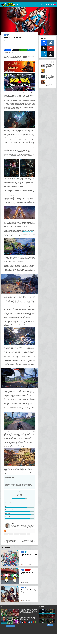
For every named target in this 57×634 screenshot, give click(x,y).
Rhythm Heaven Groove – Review (28, 573)
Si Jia (23, 582)
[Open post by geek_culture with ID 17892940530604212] (4, 612)
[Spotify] (35, 622)
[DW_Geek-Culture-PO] (19, 66)
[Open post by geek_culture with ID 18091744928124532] (10, 620)
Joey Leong (23, 564)
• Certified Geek (10, 1)
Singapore (31, 4)
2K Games (5, 533)
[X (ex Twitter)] (27, 622)
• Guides (26, 1)
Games (23, 587)
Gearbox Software (23, 533)
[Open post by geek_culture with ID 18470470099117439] (10, 612)
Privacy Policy (25, 632)
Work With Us (29, 632)
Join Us (33, 632)
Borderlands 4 (16, 533)
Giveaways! (37, 4)
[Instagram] (23, 622)
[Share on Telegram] (31, 50)
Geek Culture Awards (4, 1)
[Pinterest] (33, 622)
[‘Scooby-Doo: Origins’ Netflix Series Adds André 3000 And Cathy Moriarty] (43, 70)
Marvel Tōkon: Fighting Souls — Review (29, 555)
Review (28, 533)
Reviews (25, 4)
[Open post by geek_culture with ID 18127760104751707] (4, 620)
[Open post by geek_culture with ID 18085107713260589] (16, 612)
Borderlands (11, 533)
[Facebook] (21, 622)
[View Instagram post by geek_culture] (6, 616)
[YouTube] (25, 622)
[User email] (5, 531)
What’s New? (15, 4)
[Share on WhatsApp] (23, 50)
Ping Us (42, 4)
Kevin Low (6, 40)
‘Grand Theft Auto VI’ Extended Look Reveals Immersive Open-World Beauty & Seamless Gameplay (50, 83)
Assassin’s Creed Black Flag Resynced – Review (28, 591)
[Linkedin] (29, 622)
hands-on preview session (28, 231)
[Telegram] (31, 622)
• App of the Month (21, 1)
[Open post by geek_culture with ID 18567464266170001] (16, 620)
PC (25, 587)
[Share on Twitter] (15, 50)
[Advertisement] (24, 44)
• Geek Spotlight (15, 1)
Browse (20, 4)
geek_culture (4, 610)
